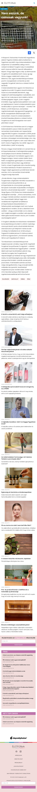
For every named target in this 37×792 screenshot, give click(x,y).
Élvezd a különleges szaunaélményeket (15, 625)
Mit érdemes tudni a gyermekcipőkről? (14, 660)
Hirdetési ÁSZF (18, 759)
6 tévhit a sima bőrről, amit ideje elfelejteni (17, 314)
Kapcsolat (15, 279)
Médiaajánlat (18, 762)
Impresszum (18, 755)
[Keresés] (34, 3)
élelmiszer (5, 279)
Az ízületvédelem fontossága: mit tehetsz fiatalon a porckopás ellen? (16, 458)
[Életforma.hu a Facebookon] (17, 751)
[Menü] (2, 3)
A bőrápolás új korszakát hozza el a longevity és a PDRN (17, 388)
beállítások (26, 773)
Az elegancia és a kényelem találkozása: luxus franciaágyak (16, 665)
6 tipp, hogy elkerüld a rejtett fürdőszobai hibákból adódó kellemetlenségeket (18, 688)
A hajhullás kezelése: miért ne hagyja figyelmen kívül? (18, 423)
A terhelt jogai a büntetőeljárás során (14, 671)
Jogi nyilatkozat (18, 766)
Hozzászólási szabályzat (18, 770)
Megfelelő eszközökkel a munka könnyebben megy (18, 698)
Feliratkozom (19, 644)
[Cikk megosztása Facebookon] (29, 52)
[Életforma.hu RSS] (20, 751)
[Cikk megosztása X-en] (34, 52)
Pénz (28, 279)
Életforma (5, 46)
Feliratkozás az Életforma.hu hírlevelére (18, 780)
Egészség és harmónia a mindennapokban (16, 492)
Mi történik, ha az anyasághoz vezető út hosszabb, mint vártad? (18, 681)
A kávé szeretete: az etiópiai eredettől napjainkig (18, 655)
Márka (23, 279)
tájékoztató (18, 773)
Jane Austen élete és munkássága (13, 676)
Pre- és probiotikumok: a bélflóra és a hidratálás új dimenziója (15, 590)
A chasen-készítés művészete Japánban (16, 558)
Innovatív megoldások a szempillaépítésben (16, 703)
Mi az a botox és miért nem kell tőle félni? (16, 525)
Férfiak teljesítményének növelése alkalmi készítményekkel (16, 350)
